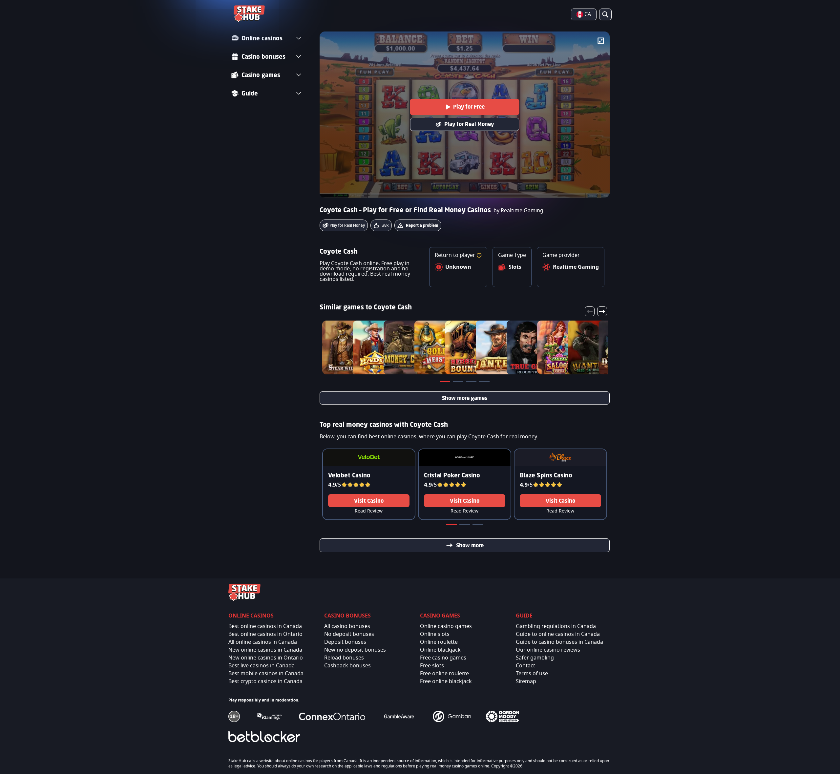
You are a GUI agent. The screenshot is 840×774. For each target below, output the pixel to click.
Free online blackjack (446, 681)
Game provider (561, 255)
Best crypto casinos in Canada (265, 681)
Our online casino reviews (548, 650)
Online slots (435, 634)
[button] (479, 255)
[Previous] (590, 311)
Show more (470, 545)
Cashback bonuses (347, 665)
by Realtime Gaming (518, 210)
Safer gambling (535, 657)
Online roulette (439, 642)
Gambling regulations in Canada (556, 626)
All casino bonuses (347, 626)
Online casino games (446, 626)
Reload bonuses (344, 657)
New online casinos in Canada (265, 650)
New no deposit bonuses (355, 650)
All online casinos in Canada (262, 642)
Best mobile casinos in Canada (266, 673)
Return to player (455, 255)
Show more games (464, 398)
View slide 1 (446, 383)
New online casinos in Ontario (265, 657)
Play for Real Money (469, 124)
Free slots (432, 665)
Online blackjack (440, 650)
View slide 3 (472, 383)
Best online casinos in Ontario (265, 634)
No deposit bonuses (349, 634)
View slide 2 (459, 383)
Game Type (512, 255)
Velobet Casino (349, 475)
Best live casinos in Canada (261, 665)
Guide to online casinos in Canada (558, 634)
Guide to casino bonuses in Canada (559, 642)
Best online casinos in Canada (265, 626)
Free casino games (443, 657)
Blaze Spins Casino (546, 475)
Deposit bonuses (345, 642)
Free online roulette (444, 673)
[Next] (602, 311)
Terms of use (532, 673)
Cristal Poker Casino (452, 475)
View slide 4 (485, 383)
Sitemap (526, 681)
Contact (525, 665)
